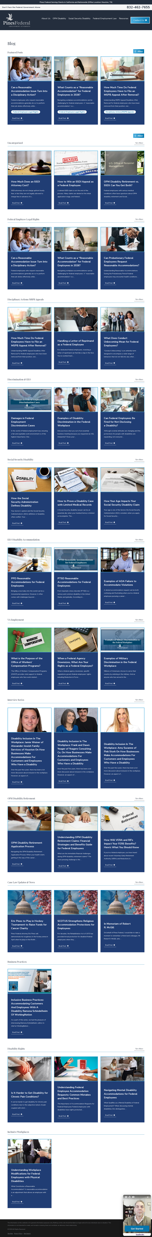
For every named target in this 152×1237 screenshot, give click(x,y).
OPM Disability (59, 18)
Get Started (137, 1228)
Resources (123, 18)
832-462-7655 (138, 7)
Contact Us (138, 20)
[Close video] (148, 1197)
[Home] (16, 20)
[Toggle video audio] (133, 1197)
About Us (46, 18)
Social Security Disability (79, 18)
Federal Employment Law (105, 18)
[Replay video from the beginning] (129, 1197)
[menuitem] (10, 1233)
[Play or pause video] (126, 1197)
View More (139, 143)
